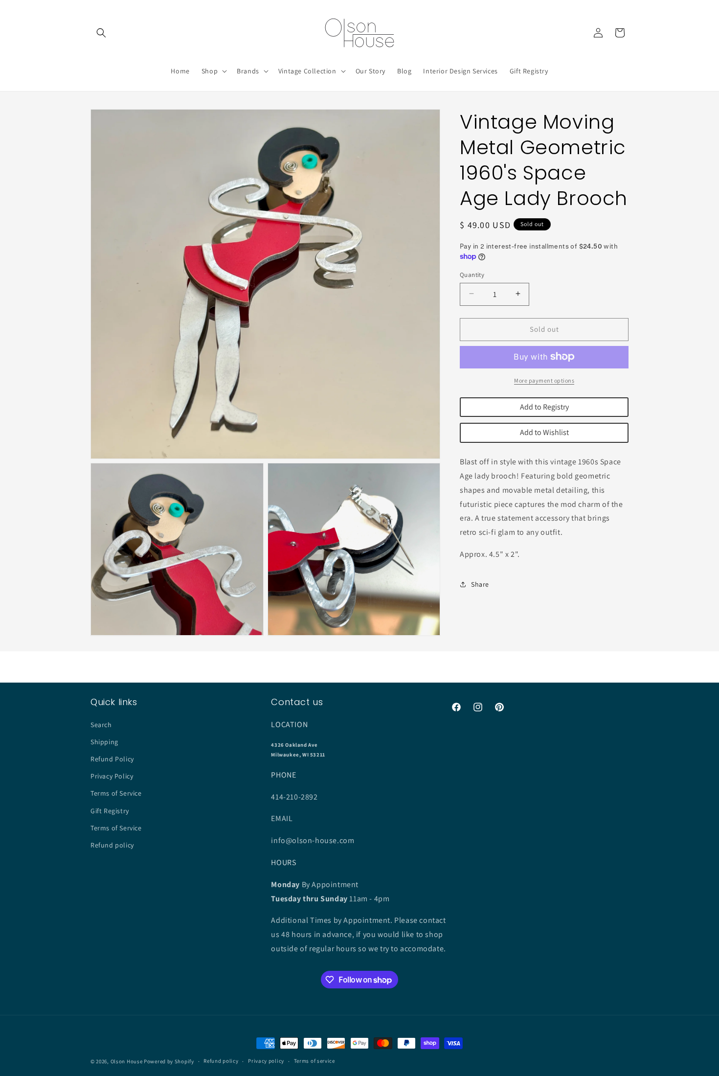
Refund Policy (112, 759)
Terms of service (314, 1061)
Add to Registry (544, 406)
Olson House (127, 1061)
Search (101, 724)
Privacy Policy (111, 776)
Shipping (104, 741)
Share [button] (480, 583)
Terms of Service (116, 793)
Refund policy (112, 845)
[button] (101, 33)
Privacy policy (266, 1061)
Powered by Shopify (169, 1061)
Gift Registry (109, 810)
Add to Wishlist (544, 432)
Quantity (472, 274)
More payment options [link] (544, 380)
